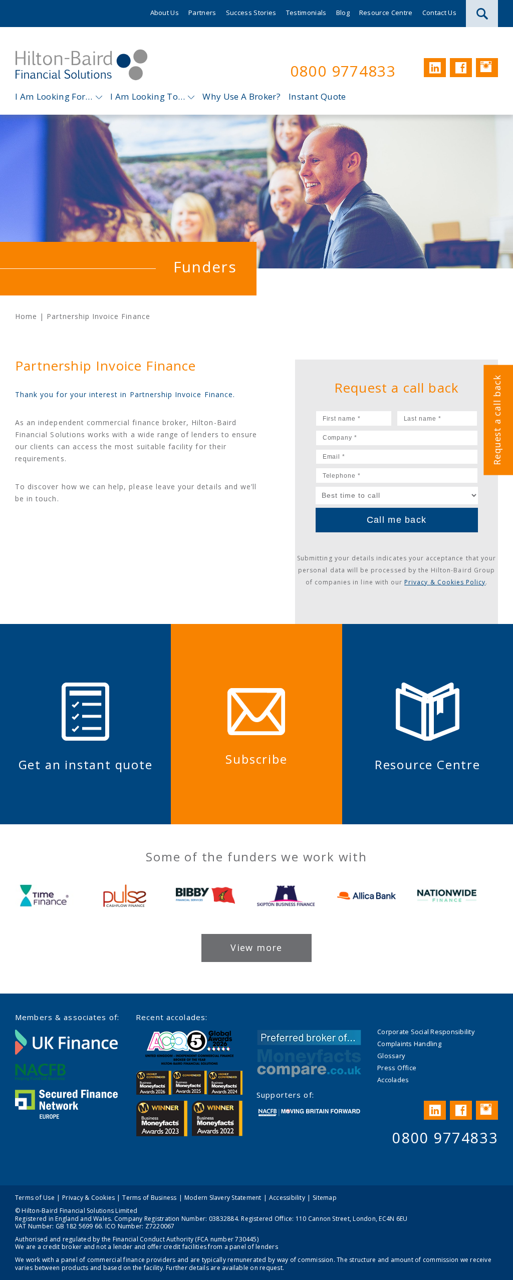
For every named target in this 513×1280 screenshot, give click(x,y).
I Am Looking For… (54, 96)
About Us (164, 12)
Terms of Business (149, 1197)
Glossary (391, 1055)
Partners (202, 12)
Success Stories (251, 12)
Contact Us (439, 12)
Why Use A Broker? (241, 96)
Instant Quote (317, 96)
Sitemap (325, 1197)
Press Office (396, 1067)
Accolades (393, 1079)
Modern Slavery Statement (223, 1197)
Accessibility (287, 1197)
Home (26, 316)
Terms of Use (35, 1197)
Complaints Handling (409, 1043)
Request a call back (497, 420)
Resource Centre (386, 12)
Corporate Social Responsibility (425, 1031)
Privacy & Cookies (88, 1197)
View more (256, 947)
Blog (343, 12)
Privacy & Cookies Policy (444, 582)
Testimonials (306, 12)
